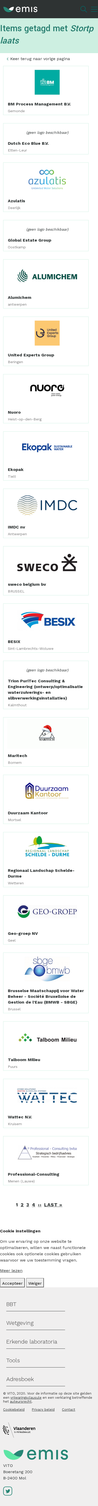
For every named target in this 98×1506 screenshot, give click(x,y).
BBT (11, 1304)
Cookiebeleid (14, 1410)
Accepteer (12, 1283)
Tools (13, 1360)
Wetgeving (19, 1323)
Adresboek (20, 1379)
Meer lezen (11, 1270)
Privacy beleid (43, 1410)
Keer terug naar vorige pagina (40, 58)
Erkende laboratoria (31, 1341)
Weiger (35, 1283)
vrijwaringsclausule (26, 1398)
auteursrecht (21, 1401)
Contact (68, 1410)
